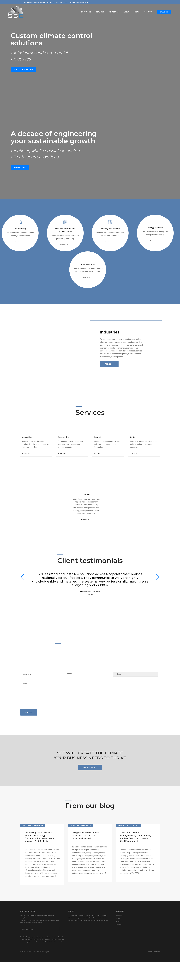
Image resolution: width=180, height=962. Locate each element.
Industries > (120, 916)
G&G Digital (45, 952)
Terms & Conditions (153, 952)
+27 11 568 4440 (60, 2)
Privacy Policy (47, 939)
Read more (19, 242)
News (136, 12)
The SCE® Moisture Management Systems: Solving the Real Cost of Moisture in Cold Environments (135, 837)
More (108, 364)
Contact (148, 12)
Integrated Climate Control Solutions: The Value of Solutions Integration (85, 836)
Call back (164, 12)
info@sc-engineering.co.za (79, 2)
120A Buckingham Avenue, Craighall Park (38, 2)
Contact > (119, 925)
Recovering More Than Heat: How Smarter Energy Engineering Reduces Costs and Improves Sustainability (40, 837)
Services (100, 12)
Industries (114, 12)
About (127, 12)
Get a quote (89, 767)
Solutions (86, 12)
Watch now (20, 167)
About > (118, 919)
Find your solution (23, 69)
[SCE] (16, 12)
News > (118, 922)
